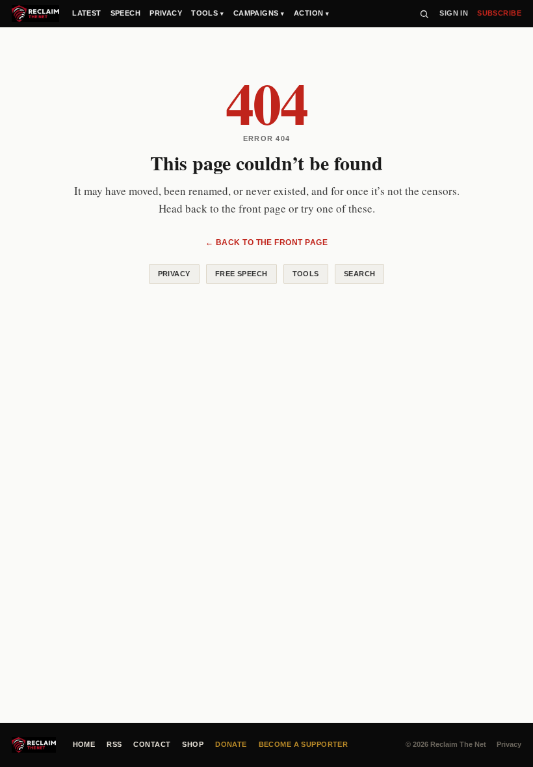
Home (84, 744)
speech (125, 13)
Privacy (174, 274)
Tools (305, 274)
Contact (151, 744)
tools (207, 13)
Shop (192, 744)
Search (360, 274)
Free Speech (241, 274)
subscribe (499, 13)
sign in (453, 13)
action (312, 13)
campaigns (259, 13)
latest (86, 13)
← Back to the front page (266, 242)
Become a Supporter (303, 744)
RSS (114, 744)
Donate (231, 744)
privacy (166, 13)
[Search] (424, 14)
